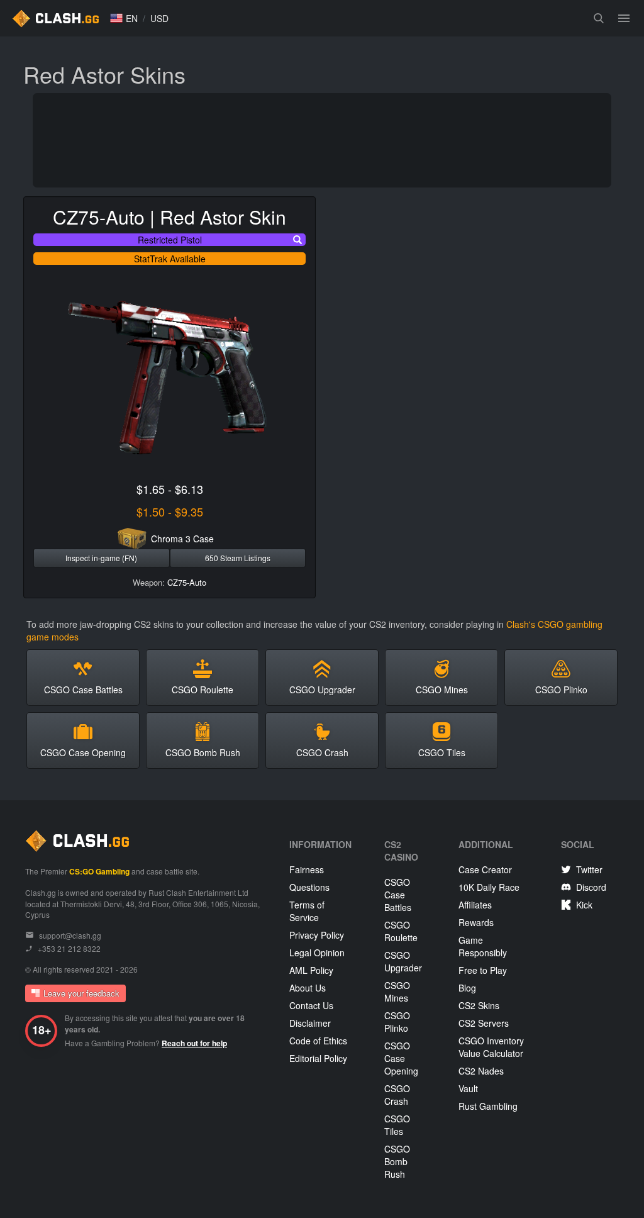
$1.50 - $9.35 (169, 511)
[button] (124, 18)
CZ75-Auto (186, 582)
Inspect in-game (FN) (101, 557)
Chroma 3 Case (182, 538)
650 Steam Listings (237, 557)
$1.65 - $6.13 (169, 489)
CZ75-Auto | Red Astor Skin (169, 216)
